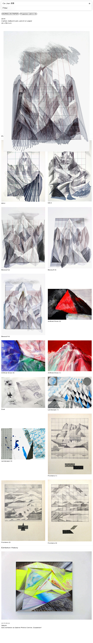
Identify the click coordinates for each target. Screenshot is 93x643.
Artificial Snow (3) (7, 373)
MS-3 (50, 203)
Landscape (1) (53, 410)
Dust (3, 409)
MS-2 (3, 203)
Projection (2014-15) (28, 14)
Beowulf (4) (5, 336)
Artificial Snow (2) (54, 321)
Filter (5, 8)
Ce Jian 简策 (8, 3)
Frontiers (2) (6, 542)
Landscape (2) (6, 461)
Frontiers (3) (52, 543)
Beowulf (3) (52, 270)
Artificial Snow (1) (54, 373)
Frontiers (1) (52, 476)
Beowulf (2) (5, 270)
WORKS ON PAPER (10, 14)
